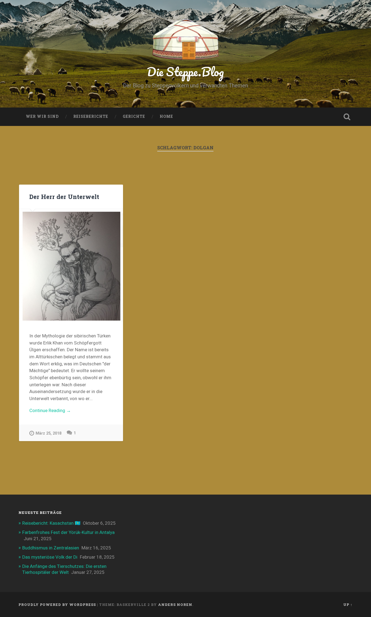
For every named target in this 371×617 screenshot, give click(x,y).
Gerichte (134, 116)
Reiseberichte (90, 116)
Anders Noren (175, 604)
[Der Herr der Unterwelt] (71, 265)
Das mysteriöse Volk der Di (49, 557)
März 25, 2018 (48, 433)
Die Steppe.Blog (185, 71)
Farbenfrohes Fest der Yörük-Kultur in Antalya (68, 532)
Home (166, 116)
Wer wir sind (42, 116)
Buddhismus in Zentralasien (50, 547)
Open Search (347, 116)
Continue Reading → (50, 410)
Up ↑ (348, 604)
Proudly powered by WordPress (57, 604)
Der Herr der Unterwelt (64, 196)
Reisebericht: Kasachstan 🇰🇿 (51, 523)
